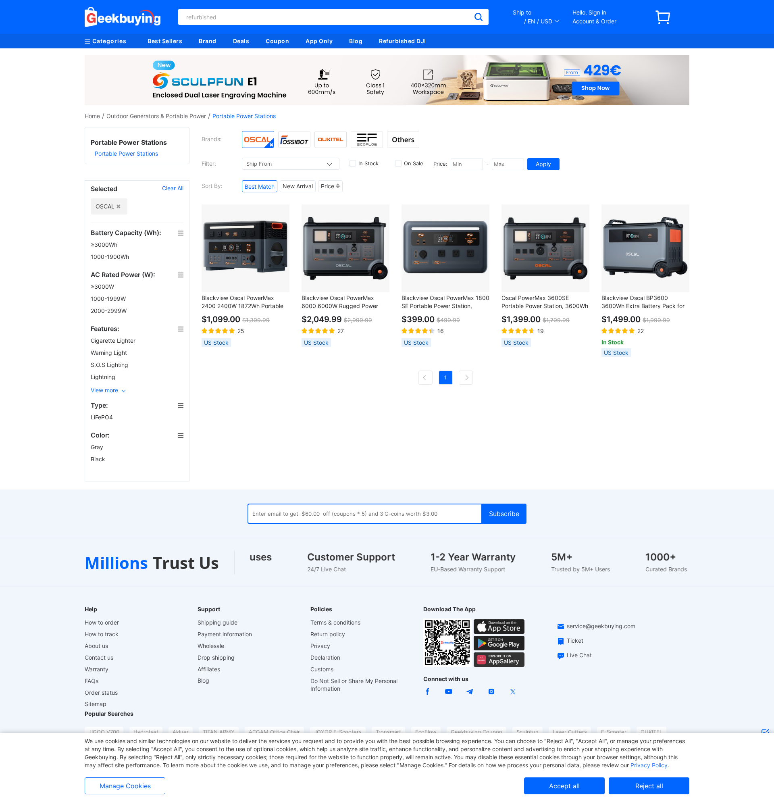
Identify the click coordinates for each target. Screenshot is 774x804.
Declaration (325, 657)
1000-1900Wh (111, 256)
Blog (355, 40)
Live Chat (579, 655)
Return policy (327, 634)
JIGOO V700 (104, 732)
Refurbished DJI (402, 40)
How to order (102, 622)
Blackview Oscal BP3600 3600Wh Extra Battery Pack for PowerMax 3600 (643, 302)
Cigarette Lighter (114, 340)
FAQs (91, 680)
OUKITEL (651, 732)
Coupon (277, 40)
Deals (241, 40)
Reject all (649, 786)
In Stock (368, 163)
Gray (98, 447)
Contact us (99, 657)
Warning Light (110, 352)
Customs (321, 669)
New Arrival (298, 186)
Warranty (96, 669)
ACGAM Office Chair (274, 732)
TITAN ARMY (219, 732)
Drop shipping (216, 657)
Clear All (172, 188)
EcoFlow (426, 732)
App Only (319, 40)
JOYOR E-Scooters (338, 732)
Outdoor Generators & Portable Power (156, 115)
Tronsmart (388, 732)
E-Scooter (613, 732)
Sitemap (95, 703)
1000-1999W (109, 298)
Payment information (225, 634)
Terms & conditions (335, 622)
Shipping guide (217, 622)
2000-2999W (109, 310)
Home (92, 115)
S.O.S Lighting (110, 364)
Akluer (181, 732)
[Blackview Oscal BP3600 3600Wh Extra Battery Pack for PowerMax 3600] (645, 248)
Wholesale (211, 645)
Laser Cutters (570, 732)
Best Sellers (165, 40)
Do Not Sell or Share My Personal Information (353, 684)
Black (99, 459)
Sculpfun (527, 732)
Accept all (564, 786)
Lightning (104, 376)
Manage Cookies (125, 786)
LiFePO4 (102, 417)
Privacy (320, 645)
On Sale (413, 163)
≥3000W (103, 286)
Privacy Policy (649, 765)
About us (96, 645)
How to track (102, 634)
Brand (207, 40)
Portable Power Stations (126, 153)
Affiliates (209, 669)
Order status (101, 692)
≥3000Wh (105, 244)
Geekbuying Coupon (476, 732)
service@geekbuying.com (601, 626)
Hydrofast (145, 732)
